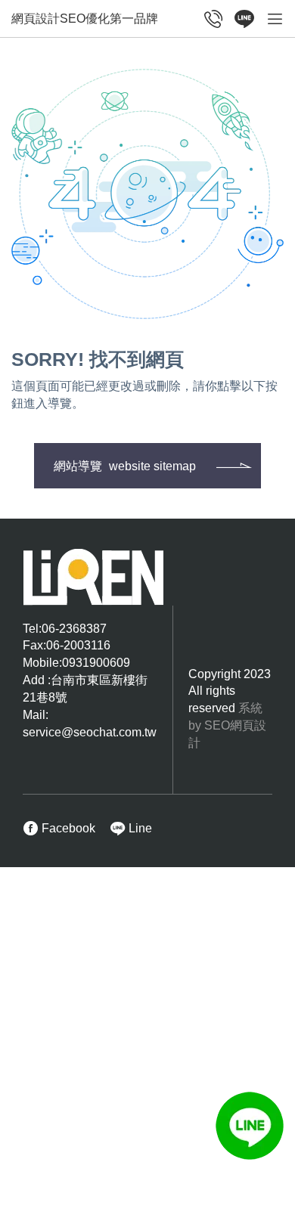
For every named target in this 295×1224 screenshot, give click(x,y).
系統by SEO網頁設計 (227, 725)
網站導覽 (125, 466)
